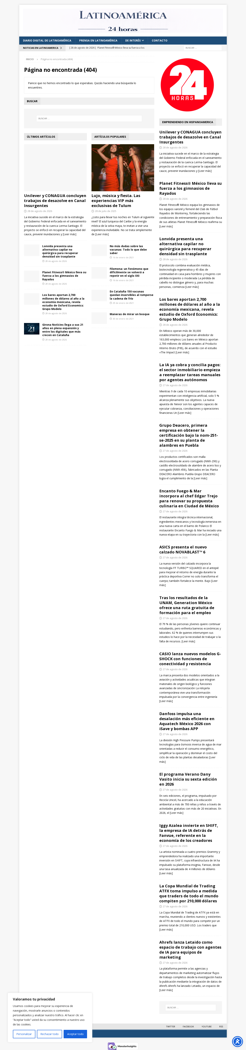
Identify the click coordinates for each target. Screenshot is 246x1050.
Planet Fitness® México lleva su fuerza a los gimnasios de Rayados (64, 275)
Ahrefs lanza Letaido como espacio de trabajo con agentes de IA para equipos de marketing (190, 950)
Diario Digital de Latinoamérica (47, 40)
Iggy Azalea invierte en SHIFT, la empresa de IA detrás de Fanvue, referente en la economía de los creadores (188, 833)
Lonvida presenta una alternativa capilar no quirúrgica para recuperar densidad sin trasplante (60, 251)
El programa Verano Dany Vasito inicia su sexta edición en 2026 (188, 779)
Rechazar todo (49, 1034)
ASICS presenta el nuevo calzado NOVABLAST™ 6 (183, 549)
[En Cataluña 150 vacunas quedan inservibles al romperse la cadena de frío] (99, 295)
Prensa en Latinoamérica (98, 40)
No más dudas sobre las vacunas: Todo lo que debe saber (128, 249)
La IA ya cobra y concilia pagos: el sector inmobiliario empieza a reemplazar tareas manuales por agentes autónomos (189, 372)
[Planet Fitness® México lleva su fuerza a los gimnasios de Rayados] (31, 276)
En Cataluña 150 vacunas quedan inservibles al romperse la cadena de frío (131, 295)
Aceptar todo (75, 1034)
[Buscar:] (203, 47)
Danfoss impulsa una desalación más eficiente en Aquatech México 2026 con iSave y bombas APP (186, 721)
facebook (188, 1026)
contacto (159, 40)
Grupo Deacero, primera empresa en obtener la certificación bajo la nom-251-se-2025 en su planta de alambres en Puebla (188, 435)
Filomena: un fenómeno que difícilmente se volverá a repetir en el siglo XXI (129, 272)
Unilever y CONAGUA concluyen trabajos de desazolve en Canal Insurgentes (55, 200)
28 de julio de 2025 (105, 211)
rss (221, 1026)
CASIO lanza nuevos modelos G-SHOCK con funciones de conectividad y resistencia (190, 658)
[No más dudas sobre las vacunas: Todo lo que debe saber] (99, 250)
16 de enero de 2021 (123, 257)
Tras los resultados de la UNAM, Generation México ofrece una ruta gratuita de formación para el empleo (186, 605)
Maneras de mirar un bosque (130, 314)
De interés (133, 40)
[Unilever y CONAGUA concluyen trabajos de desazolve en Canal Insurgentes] (55, 167)
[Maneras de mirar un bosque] (99, 318)
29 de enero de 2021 (123, 302)
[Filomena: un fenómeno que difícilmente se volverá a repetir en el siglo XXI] (99, 273)
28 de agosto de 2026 (39, 211)
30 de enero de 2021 (123, 318)
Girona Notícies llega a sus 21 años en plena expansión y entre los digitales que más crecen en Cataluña (62, 330)
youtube (207, 1026)
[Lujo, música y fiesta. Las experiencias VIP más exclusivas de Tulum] (122, 167)
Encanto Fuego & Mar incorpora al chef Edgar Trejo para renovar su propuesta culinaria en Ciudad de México (189, 498)
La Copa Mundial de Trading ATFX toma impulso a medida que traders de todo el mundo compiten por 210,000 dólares (188, 893)
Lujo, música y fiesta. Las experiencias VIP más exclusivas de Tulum (115, 200)
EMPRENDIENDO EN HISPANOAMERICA (187, 122)
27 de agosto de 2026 (175, 385)
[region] (50, 1017)
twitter (170, 1026)
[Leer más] (69, 234)
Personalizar (24, 1034)
